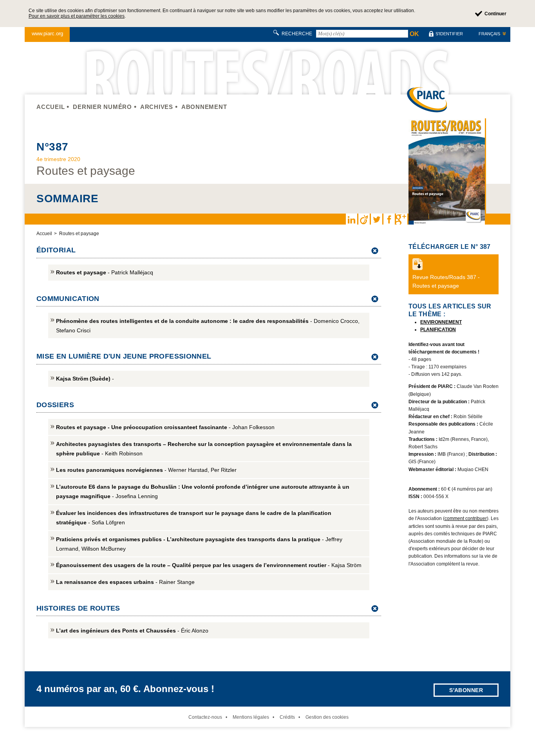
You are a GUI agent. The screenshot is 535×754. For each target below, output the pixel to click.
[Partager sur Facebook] (388, 219)
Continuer (495, 13)
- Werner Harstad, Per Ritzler (146, 470)
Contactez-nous (205, 717)
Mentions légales (251, 717)
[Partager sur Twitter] (376, 219)
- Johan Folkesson (165, 427)
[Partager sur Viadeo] (363, 219)
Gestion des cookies (327, 717)
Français (489, 33)
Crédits (287, 717)
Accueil (50, 106)
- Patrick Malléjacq (104, 272)
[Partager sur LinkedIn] (351, 219)
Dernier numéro (102, 106)
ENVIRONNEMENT (441, 322)
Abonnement (204, 106)
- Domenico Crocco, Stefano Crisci (208, 326)
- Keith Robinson (204, 449)
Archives (156, 106)
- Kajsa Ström (208, 565)
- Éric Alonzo (132, 630)
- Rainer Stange (125, 582)
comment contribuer (466, 518)
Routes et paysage (79, 233)
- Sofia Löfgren (193, 518)
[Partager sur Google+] (401, 219)
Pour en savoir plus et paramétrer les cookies (77, 16)
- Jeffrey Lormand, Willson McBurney (199, 544)
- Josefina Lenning (202, 491)
